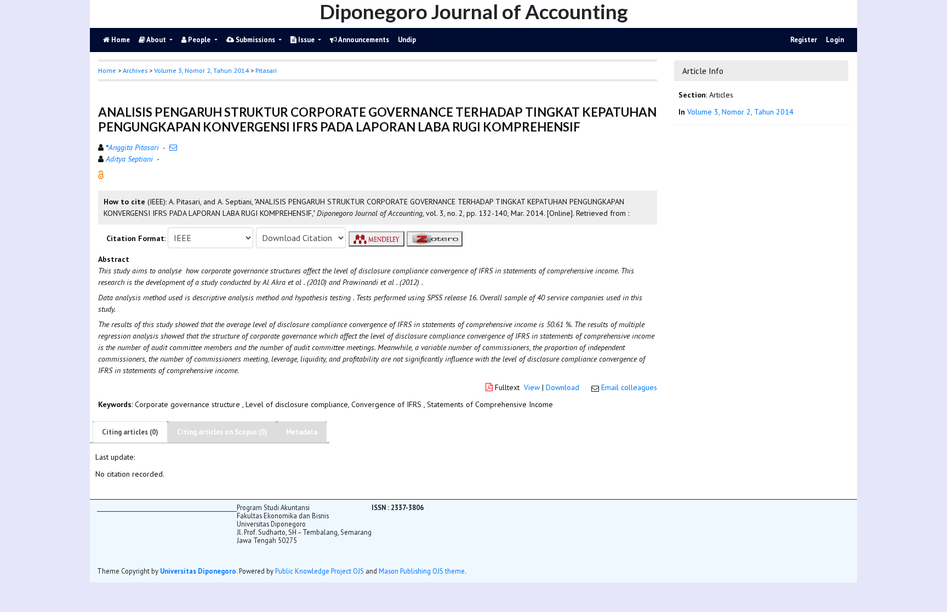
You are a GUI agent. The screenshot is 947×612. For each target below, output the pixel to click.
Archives (135, 70)
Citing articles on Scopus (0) (222, 432)
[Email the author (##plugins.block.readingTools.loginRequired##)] (173, 147)
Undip (407, 39)
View (532, 387)
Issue (306, 39)
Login (835, 39)
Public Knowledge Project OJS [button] (319, 571)
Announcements (363, 39)
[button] (101, 174)
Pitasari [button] (266, 70)
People (199, 39)
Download (562, 387)
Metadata (301, 432)
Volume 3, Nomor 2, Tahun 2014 (201, 70)
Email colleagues (629, 387)
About (156, 39)
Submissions (255, 39)
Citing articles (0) (130, 432)
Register (803, 39)
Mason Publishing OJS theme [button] (422, 571)
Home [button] (107, 70)
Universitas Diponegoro (198, 571)
